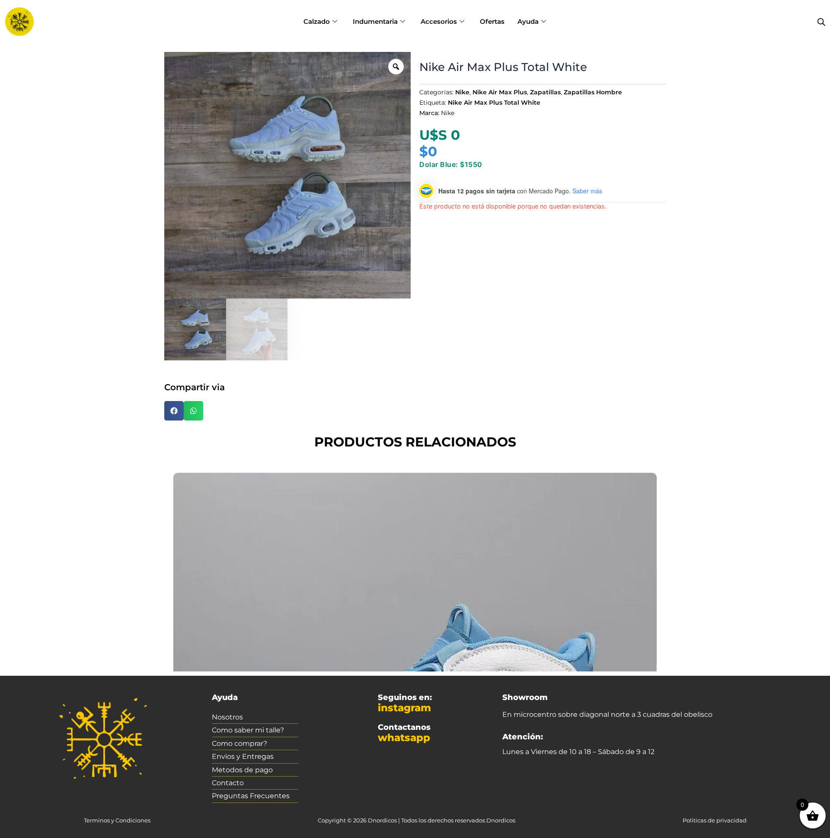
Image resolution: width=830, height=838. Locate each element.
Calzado (316, 21)
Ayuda (528, 21)
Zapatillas (545, 92)
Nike (462, 92)
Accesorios (439, 21)
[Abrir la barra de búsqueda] (821, 22)
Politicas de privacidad (715, 820)
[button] (174, 411)
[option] (287, 175)
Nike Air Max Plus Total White (494, 102)
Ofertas (492, 21)
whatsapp (404, 738)
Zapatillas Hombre (593, 92)
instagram (404, 708)
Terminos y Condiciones (117, 820)
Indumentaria (375, 21)
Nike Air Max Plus (499, 92)
